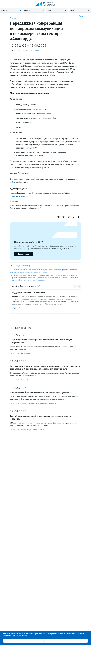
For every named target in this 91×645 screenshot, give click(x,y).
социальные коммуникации (20, 272)
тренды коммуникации (39, 272)
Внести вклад (23, 254)
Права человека (32, 380)
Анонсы (13, 18)
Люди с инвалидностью (35, 430)
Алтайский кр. (26, 266)
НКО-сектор (34, 50)
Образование (25, 353)
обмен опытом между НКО (38, 270)
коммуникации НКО (21, 270)
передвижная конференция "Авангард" (63, 270)
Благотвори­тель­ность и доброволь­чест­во (42, 403)
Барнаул (17, 266)
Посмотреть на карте (19, 196)
